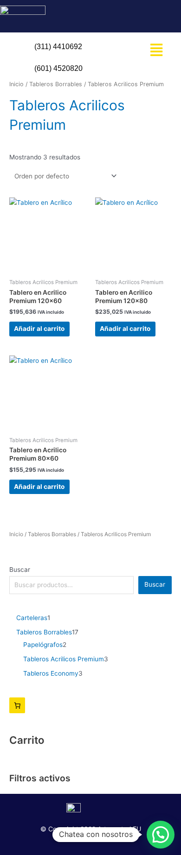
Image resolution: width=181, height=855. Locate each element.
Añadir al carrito (39, 328)
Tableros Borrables (52, 534)
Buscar (19, 569)
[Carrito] (17, 705)
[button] (157, 50)
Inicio (16, 534)
